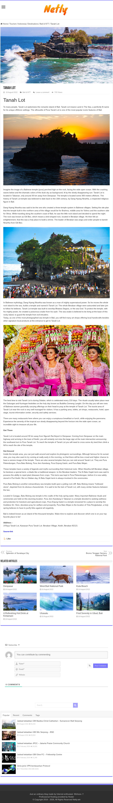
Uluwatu (44, 613)
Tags (38, 715)
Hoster (71, 797)
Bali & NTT (44, 24)
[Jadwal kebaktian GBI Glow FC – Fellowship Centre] (9, 758)
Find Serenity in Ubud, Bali (89, 613)
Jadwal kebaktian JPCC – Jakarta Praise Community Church (43, 743)
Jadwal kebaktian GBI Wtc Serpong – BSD (35, 732)
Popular (6, 715)
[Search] (75, 705)
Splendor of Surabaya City (17, 552)
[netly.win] (56, 9)
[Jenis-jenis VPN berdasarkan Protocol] (9, 769)
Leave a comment (42, 92)
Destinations (33, 24)
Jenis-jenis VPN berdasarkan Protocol (33, 766)
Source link (8, 531)
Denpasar (8, 586)
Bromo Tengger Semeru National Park (96, 553)
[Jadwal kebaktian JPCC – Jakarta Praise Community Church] (9, 746)
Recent (16, 715)
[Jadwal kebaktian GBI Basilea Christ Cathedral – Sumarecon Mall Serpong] (9, 724)
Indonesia (22, 24)
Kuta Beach (82, 586)
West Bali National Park (51, 586)
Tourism (13, 24)
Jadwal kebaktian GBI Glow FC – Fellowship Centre (39, 754)
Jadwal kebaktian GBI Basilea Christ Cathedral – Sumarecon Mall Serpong (49, 721)
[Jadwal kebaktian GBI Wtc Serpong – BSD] (9, 735)
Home (5, 24)
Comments (27, 715)
